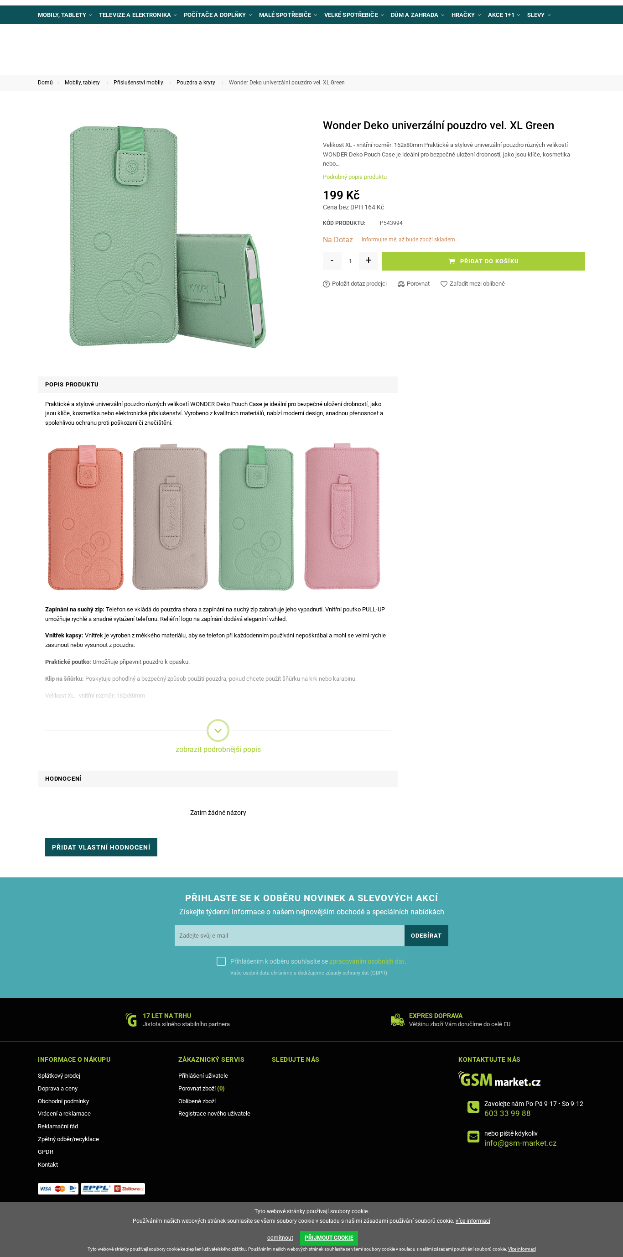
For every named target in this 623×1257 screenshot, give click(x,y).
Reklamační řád (58, 1126)
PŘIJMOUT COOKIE (329, 1238)
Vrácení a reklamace (64, 1113)
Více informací (522, 1249)
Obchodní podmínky (63, 1101)
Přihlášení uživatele (203, 1075)
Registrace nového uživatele (214, 1113)
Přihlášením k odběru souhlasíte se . (318, 961)
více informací (473, 1221)
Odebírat (426, 935)
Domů (45, 82)
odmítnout (280, 1238)
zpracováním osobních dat (367, 961)
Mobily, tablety (82, 82)
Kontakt (48, 1164)
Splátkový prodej (59, 1075)
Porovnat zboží (201, 1088)
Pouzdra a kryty (196, 82)
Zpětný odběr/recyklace (68, 1139)
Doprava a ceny (58, 1088)
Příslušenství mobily (138, 82)
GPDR (45, 1151)
